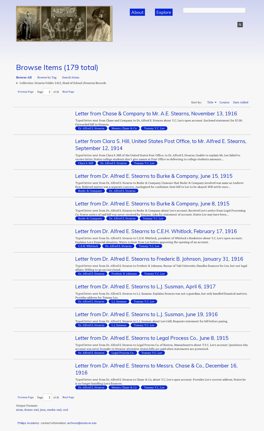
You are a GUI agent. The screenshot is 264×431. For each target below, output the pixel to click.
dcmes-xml (31, 410)
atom (19, 410)
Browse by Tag (46, 77)
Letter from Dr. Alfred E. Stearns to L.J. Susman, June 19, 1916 (146, 314)
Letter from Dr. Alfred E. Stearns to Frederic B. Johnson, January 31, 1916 (159, 259)
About (137, 12)
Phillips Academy (28, 423)
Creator (224, 102)
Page (40, 91)
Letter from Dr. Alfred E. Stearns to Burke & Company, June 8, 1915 (152, 203)
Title (210, 102)
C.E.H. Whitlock (88, 246)
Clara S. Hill (85, 163)
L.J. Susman (119, 301)
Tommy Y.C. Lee (154, 128)
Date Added (240, 102)
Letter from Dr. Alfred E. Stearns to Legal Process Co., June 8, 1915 (151, 338)
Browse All (24, 77)
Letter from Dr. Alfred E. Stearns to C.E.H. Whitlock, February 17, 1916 (156, 231)
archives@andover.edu (81, 423)
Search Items (70, 77)
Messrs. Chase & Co (124, 128)
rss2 (65, 410)
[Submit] (240, 24)
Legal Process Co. (123, 353)
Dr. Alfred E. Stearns (91, 128)
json (42, 410)
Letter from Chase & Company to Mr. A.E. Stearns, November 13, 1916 (156, 113)
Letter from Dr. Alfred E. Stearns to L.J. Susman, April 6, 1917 (145, 286)
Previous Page (26, 91)
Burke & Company (90, 191)
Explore (163, 12)
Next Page (68, 91)
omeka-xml (54, 410)
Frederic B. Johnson (124, 274)
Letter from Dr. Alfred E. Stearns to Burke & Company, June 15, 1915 (153, 176)
